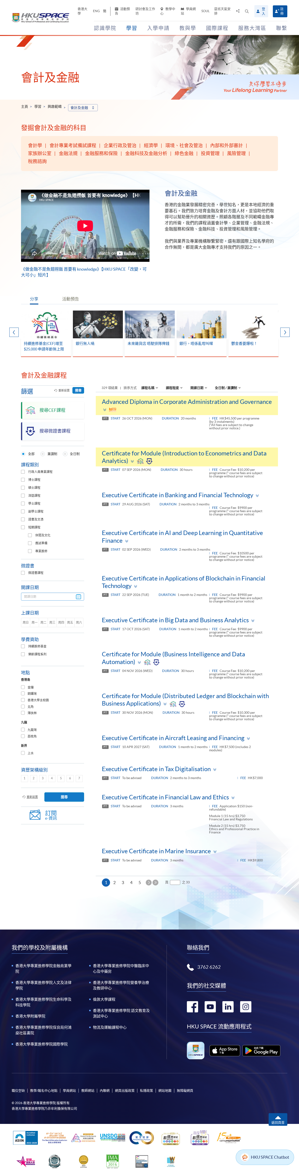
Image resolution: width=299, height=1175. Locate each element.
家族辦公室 (39, 153)
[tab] (52, 687)
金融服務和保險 (101, 153)
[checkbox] (23, 472)
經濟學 (151, 145)
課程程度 (172, 388)
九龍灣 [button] (32, 729)
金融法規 (68, 153)
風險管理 (236, 153)
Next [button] (285, 332)
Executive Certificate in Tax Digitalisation (156, 769)
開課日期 (196, 388)
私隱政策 (146, 1090)
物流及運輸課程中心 (110, 1027)
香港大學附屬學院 (30, 1016)
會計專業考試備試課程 (73, 145)
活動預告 (122, 11)
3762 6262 (209, 967)
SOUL (205, 11)
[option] (46, 334)
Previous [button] (14, 332)
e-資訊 (51, 815)
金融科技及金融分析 (146, 153)
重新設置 (64, 390)
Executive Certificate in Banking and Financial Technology (177, 495)
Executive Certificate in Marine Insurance (156, 851)
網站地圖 (164, 1090)
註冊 (282, 11)
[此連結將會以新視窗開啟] (225, 1050)
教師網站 (87, 1090)
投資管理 (210, 153)
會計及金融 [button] (79, 108)
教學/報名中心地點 (43, 1090)
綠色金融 (184, 153)
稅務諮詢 (37, 161)
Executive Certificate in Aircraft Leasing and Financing (173, 737)
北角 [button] (31, 706)
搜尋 (78, 390)
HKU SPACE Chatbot (270, 1157)
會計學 (35, 145)
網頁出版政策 (125, 1090)
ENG (96, 11)
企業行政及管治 (120, 145)
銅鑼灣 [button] (32, 693)
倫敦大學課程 (104, 999)
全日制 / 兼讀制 (226, 388)
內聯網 (105, 1090)
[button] (247, 11)
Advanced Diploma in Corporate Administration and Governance (187, 401)
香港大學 (82, 11)
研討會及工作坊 (145, 11)
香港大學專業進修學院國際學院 (41, 1044)
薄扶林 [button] (32, 713)
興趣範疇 (55, 106)
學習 (37, 106)
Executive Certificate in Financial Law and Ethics (165, 797)
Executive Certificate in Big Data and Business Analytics (175, 620)
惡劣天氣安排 (222, 11)
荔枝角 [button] (32, 736)
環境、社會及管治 (184, 145)
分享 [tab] (34, 299)
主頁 (24, 106)
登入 (263, 11)
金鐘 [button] (31, 687)
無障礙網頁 (185, 1090)
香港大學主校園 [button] (38, 700)
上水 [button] (31, 753)
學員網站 (188, 11)
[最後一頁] (155, 882)
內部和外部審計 (226, 145)
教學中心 (167, 11)
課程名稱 (147, 388)
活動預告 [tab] (70, 299)
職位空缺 (18, 1090)
